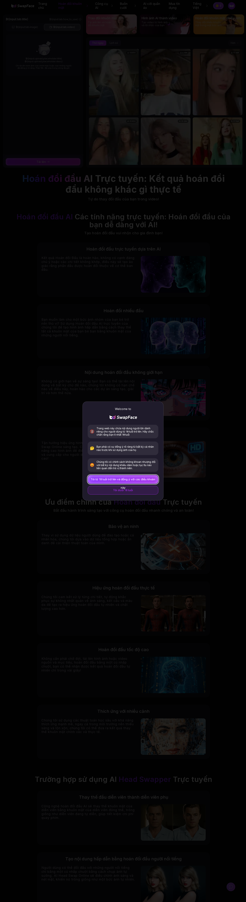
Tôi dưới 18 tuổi (123, 490)
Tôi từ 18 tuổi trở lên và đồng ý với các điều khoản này (123, 481)
